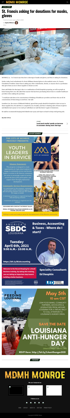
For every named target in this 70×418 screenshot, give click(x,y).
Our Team (39, 408)
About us (32, 408)
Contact (25, 408)
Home (19, 408)
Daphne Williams (9, 22)
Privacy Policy (48, 408)
